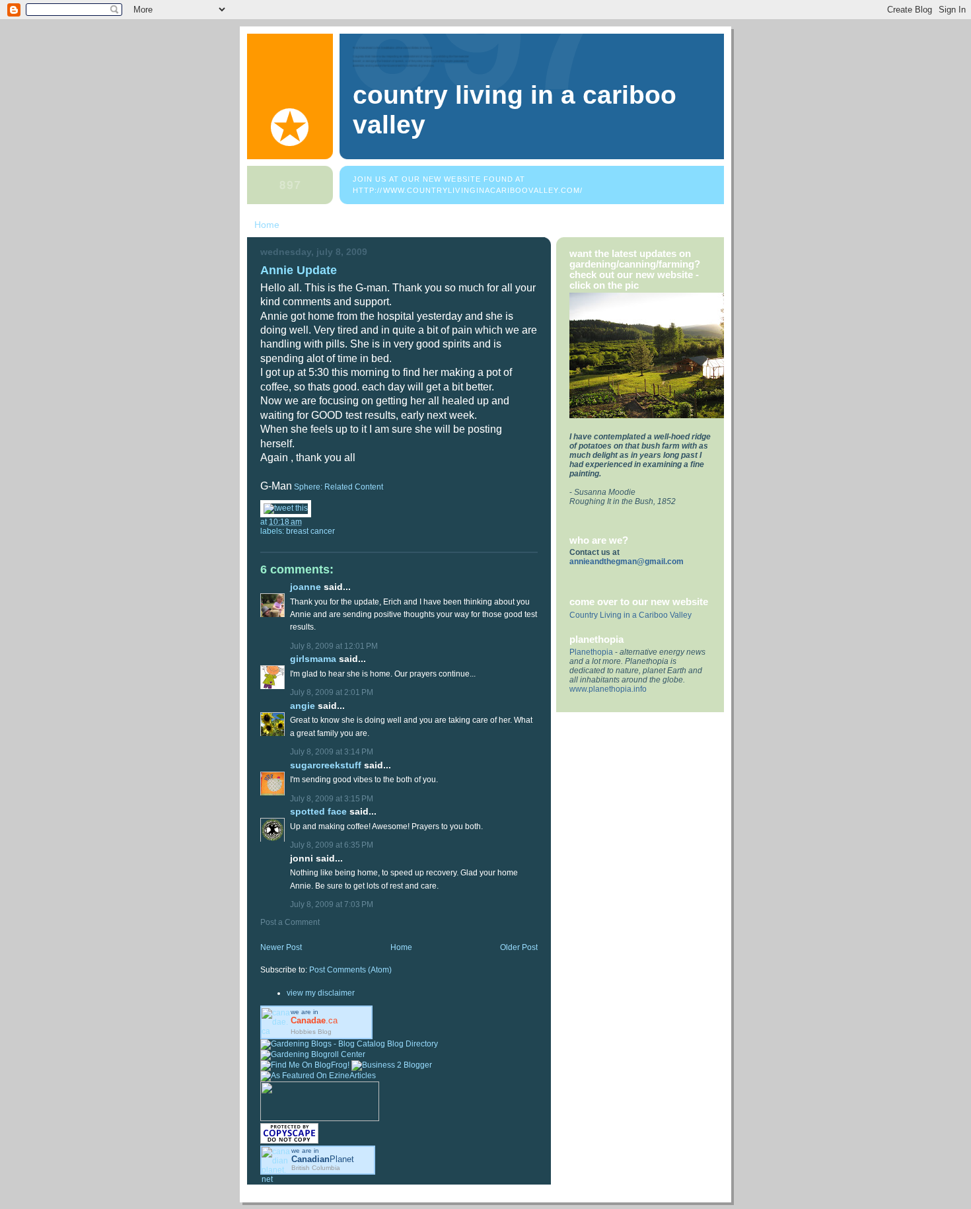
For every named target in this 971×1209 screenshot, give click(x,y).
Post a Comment (290, 922)
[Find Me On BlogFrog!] (304, 1065)
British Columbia (315, 1167)
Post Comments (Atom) (350, 969)
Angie (302, 706)
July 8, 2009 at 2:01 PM (331, 692)
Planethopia (591, 652)
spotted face (318, 812)
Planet (322, 1159)
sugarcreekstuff (325, 765)
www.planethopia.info (608, 689)
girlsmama (313, 659)
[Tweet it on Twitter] (285, 508)
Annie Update (298, 270)
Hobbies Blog (311, 1031)
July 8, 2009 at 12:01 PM (334, 646)
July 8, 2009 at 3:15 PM (331, 798)
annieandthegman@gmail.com (626, 561)
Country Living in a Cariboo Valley (630, 615)
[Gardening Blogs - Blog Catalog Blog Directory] (349, 1043)
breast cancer (310, 531)
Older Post (519, 947)
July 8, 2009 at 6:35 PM (331, 845)
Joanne (305, 587)
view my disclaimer (321, 993)
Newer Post (281, 947)
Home (266, 224)
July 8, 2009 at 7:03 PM (331, 904)
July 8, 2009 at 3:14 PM (331, 751)
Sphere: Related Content (338, 487)
